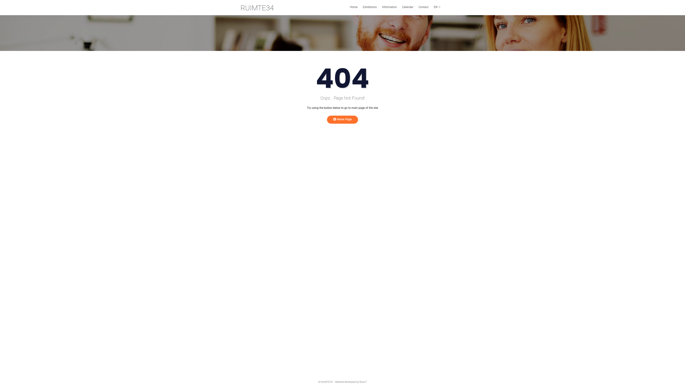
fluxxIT (363, 381)
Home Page (344, 119)
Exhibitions (370, 7)
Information (389, 7)
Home (353, 7)
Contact (423, 7)
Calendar (407, 7)
